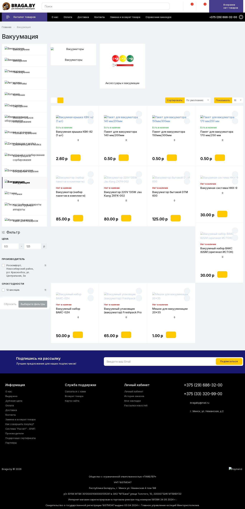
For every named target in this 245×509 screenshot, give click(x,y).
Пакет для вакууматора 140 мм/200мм (120, 133)
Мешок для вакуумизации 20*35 (170, 310)
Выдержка (11, 396)
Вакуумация (21, 182)
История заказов (134, 396)
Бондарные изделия (25, 171)
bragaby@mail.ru (199, 402)
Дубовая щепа (13, 400)
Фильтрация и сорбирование (22, 158)
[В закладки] (91, 114)
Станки (17, 194)
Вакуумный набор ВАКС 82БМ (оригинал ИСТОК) (216, 250)
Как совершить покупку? (19, 424)
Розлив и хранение (25, 133)
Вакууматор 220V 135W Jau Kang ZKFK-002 (123, 193)
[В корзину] (75, 157)
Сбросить (10, 304)
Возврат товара (74, 396)
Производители (14, 433)
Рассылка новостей (135, 405)
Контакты (10, 414)
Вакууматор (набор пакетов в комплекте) (70, 193)
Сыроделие (20, 106)
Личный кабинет (133, 391)
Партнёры (11, 442)
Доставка (11, 410)
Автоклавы (20, 83)
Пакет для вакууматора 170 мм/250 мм (216, 133)
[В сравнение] (91, 121)
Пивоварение (21, 72)
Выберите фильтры (33, 304)
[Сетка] (60, 100)
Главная (6, 27)
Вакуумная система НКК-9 (218, 188)
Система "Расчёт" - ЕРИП (20, 428)
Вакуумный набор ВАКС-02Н (68, 310)
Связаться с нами (75, 391)
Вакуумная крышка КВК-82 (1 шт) (74, 133)
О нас (8, 391)
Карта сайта (72, 400)
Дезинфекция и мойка (27, 144)
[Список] (54, 100)
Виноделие (20, 60)
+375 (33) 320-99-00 (203, 394)
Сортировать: (175, 100)
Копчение (19, 95)
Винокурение (21, 49)
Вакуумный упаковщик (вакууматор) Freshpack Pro (123, 310)
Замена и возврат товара (20, 419)
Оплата (9, 405)
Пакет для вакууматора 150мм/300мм (168, 133)
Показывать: (223, 100)
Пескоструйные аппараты (23, 207)
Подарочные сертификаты (20, 438)
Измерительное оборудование (23, 119)
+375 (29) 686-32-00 (203, 385)
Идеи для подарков (25, 220)
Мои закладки (132, 400)
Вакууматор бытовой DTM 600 (170, 193)
